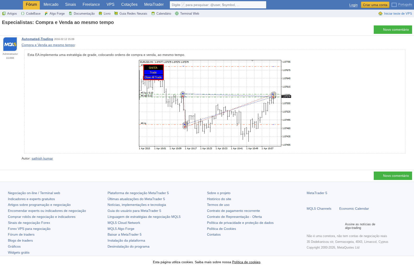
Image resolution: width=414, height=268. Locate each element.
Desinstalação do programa (129, 246)
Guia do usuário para (134, 211)
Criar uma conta (375, 5)
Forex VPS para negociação (29, 229)
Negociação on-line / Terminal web (34, 193)
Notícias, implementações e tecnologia (137, 205)
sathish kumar (42, 158)
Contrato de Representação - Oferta (234, 217)
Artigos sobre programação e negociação (39, 205)
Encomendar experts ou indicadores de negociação (47, 211)
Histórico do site (219, 199)
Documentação (84, 13)
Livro (107, 13)
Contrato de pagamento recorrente (233, 211)
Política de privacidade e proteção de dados (240, 223)
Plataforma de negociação (138, 193)
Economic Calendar (354, 208)
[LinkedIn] (340, 226)
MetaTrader (154, 4)
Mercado (51, 4)
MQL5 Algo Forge (121, 229)
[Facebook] (309, 226)
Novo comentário (396, 29)
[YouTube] (332, 226)
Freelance (91, 4)
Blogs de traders (20, 240)
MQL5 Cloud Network (124, 223)
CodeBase (33, 13)
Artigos (12, 13)
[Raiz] (3, 31)
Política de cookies (246, 262)
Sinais (70, 4)
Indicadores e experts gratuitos (31, 199)
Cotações (129, 4)
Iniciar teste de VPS (398, 13)
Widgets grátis (18, 252)
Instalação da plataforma (126, 240)
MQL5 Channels (319, 208)
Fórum (31, 4)
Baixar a (125, 234)
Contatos (214, 234)
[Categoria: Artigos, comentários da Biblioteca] (9, 31)
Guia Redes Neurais (133, 13)
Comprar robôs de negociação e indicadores (41, 217)
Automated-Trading (37, 39)
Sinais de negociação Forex (29, 223)
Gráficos (14, 246)
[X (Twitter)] (325, 226)
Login (353, 5)
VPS (111, 4)
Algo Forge (57, 13)
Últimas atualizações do (136, 199)
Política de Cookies (221, 229)
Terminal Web (189, 13)
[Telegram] (317, 226)
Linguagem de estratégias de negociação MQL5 (144, 217)
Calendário (163, 13)
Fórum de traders (21, 234)
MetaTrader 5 (317, 193)
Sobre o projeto (218, 193)
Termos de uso (218, 205)
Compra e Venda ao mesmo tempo (48, 45)
